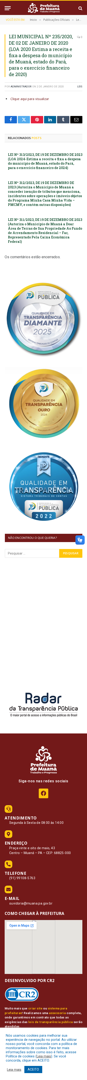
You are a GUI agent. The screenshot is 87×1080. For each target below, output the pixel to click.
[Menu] (8, 8)
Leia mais (44, 1056)
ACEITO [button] (33, 1069)
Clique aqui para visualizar (29, 99)
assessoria (57, 1013)
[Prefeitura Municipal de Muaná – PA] (43, 8)
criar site (35, 1008)
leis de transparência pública (50, 1022)
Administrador (21, 86)
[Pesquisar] (79, 8)
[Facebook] (43, 793)
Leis (79, 86)
